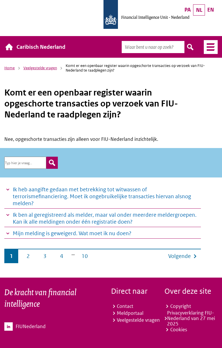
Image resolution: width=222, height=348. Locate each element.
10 (85, 256)
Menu (208, 47)
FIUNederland (31, 326)
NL (199, 10)
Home (9, 68)
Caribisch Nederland (40, 47)
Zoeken (190, 47)
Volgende (179, 256)
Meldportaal (130, 313)
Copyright (180, 306)
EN (210, 9)
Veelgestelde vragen (40, 68)
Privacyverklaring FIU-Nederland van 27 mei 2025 (191, 318)
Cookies (178, 329)
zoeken (52, 163)
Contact (125, 306)
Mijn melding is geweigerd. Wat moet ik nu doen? (72, 233)
